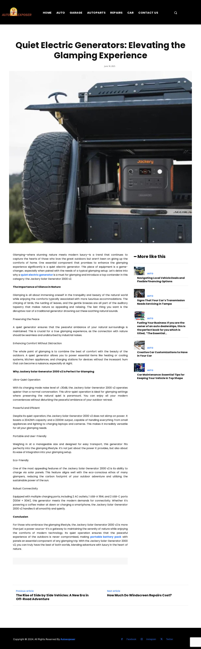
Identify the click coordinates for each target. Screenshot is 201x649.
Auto (150, 274)
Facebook (131, 639)
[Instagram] (141, 639)
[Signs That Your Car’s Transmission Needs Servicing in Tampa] (139, 293)
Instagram (151, 639)
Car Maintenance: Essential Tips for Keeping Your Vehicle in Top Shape (161, 376)
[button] (175, 13)
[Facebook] (122, 639)
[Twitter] (161, 639)
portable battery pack (105, 537)
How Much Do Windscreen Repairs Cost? (139, 595)
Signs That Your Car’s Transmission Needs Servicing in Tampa (161, 302)
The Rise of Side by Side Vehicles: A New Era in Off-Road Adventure (52, 597)
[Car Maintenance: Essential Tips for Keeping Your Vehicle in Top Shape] (139, 367)
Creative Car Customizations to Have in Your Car (162, 354)
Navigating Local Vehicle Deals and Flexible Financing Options (161, 279)
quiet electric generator (37, 275)
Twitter (169, 639)
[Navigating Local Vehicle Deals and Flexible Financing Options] (139, 271)
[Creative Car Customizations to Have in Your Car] (139, 345)
